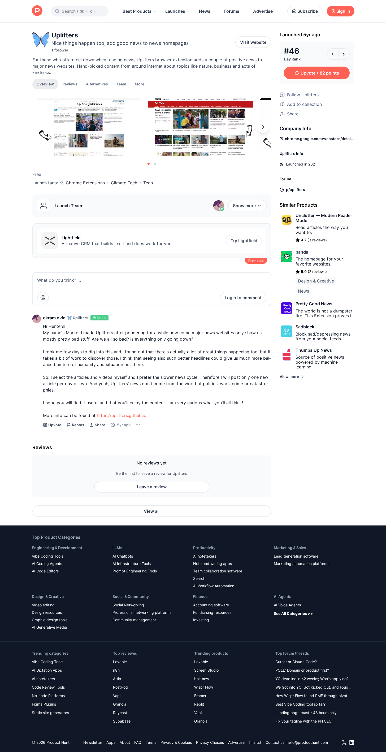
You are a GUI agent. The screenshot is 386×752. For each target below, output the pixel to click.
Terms (151, 742)
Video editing (43, 605)
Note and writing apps (212, 563)
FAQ (137, 742)
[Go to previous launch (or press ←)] (332, 54)
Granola (119, 704)
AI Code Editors (45, 571)
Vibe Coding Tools (47, 556)
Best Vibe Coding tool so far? (300, 704)
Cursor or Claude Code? (296, 661)
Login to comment (243, 297)
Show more (244, 205)
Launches (175, 11)
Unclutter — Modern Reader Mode (324, 218)
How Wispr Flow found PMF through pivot (311, 695)
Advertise (263, 11)
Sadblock (305, 326)
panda (302, 252)
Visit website (253, 42)
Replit (199, 704)
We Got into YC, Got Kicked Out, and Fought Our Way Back (313, 687)
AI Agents (282, 596)
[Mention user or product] (43, 297)
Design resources (47, 612)
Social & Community (130, 596)
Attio (117, 678)
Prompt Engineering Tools (134, 571)
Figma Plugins (44, 704)
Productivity (204, 547)
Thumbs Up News (314, 350)
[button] (140, 83)
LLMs (117, 547)
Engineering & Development (57, 547)
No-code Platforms (48, 695)
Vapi (116, 695)
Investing (201, 620)
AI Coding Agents (47, 563)
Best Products (137, 11)
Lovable (120, 661)
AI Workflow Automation (213, 586)
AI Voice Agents (287, 605)
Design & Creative (316, 281)
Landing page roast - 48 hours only (306, 712)
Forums (231, 11)
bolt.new (201, 678)
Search (199, 578)
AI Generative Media (49, 627)
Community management (134, 620)
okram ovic (54, 317)
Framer (200, 695)
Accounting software (211, 605)
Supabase (122, 721)
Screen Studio (206, 670)
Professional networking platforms (141, 612)
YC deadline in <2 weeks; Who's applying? (312, 678)
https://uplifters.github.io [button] (121, 415)
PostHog (120, 687)
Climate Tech (124, 182)
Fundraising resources (212, 612)
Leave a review (152, 486)
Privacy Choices (210, 742)
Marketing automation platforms (301, 563)
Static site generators (50, 712)
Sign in (343, 11)
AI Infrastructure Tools (131, 563)
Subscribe (307, 11)
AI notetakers (204, 556)
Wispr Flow (203, 687)
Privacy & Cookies (176, 742)
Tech (148, 182)
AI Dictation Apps (47, 670)
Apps (110, 742)
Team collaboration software (217, 571)
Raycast (120, 712)
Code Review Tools (48, 687)
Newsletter (92, 742)
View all (151, 511)
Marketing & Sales (290, 547)
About (125, 742)
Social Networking (128, 605)
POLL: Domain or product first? (302, 670)
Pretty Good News (314, 303)
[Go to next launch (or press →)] (344, 54)
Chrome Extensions (85, 182)
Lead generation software (296, 556)
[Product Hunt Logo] (37, 11)
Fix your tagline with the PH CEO (303, 721)
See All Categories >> (293, 613)
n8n (116, 670)
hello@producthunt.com (307, 742)
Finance (200, 596)
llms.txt (255, 742)
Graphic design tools (49, 620)
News (204, 11)
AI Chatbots (122, 556)
